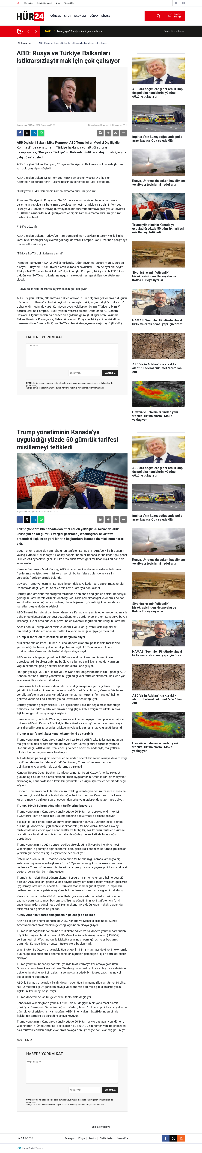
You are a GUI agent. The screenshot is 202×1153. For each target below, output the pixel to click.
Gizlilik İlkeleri (106, 1138)
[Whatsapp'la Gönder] (41, 133)
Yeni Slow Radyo (101, 1126)
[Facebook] (20, 133)
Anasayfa (26, 43)
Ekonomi (80, 15)
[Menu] (149, 16)
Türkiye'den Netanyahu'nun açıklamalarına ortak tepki (85, 31)
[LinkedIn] (34, 133)
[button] (108, 133)
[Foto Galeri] (183, 3)
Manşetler (28, 3)
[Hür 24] (30, 15)
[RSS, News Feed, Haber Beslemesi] (181, 1138)
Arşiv (58, 3)
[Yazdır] (100, 133)
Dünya (94, 15)
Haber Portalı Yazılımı (32, 1148)
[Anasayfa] (18, 3)
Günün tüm (174, 31)
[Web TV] (176, 3)
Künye (81, 1138)
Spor (67, 15)
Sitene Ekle (69, 3)
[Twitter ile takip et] (173, 1138)
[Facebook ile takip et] (165, 1138)
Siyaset (106, 15)
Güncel (55, 15)
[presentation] (28, 31)
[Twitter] (27, 133)
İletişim (92, 1138)
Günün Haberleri (44, 3)
